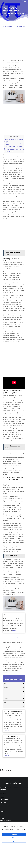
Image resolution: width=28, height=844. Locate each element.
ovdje (14, 630)
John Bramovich (9, 13)
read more (7, 730)
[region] (14, 833)
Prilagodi (14, 837)
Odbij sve (14, 841)
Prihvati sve (14, 834)
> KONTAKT (2, 797)
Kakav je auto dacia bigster (13, 711)
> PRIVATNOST (3, 802)
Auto (23, 13)
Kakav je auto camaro (11, 736)
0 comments (6, 15)
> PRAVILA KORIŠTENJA (4, 799)
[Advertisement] (14, 45)
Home (5, 19)
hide (16, 136)
